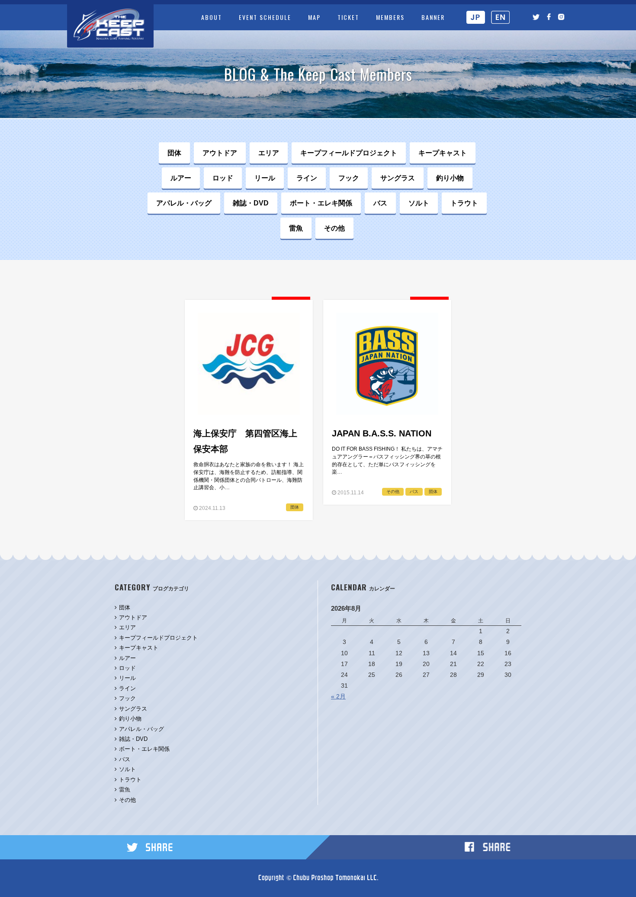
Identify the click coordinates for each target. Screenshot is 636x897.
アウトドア (219, 153)
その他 (334, 228)
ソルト (418, 203)
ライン (306, 178)
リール (264, 178)
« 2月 (338, 696)
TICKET (348, 17)
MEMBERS (390, 17)
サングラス (397, 178)
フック (348, 178)
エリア (268, 153)
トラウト (464, 203)
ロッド (222, 178)
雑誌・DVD (251, 203)
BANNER (433, 17)
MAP (314, 17)
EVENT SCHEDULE (265, 17)
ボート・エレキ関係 (321, 203)
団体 (174, 153)
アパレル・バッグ (184, 203)
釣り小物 (450, 178)
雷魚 (296, 228)
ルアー (180, 178)
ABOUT (211, 17)
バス (380, 203)
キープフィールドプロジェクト (348, 153)
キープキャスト (442, 153)
